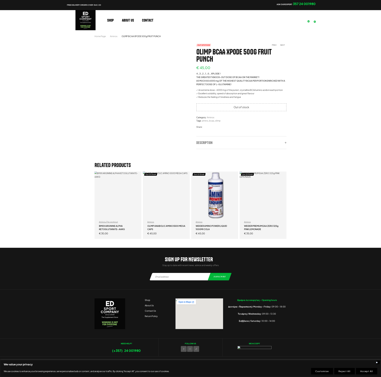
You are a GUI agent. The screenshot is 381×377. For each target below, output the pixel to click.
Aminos (113, 36)
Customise (322, 371)
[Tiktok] (196, 349)
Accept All (366, 371)
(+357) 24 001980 (126, 351)
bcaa (211, 120)
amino (205, 120)
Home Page (100, 36)
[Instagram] (190, 349)
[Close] (378, 362)
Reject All (344, 371)
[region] (190, 368)
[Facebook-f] (184, 349)
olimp (218, 120)
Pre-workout (112, 222)
